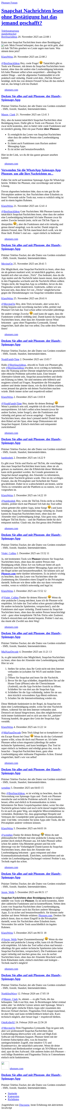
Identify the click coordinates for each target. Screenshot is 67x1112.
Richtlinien (13, 1099)
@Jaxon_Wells (9, 939)
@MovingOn (8, 304)
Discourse (24, 1104)
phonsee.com (11, 89)
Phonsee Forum (9, 2)
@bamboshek (8, 501)
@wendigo (7, 835)
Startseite (12, 1093)
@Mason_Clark (9, 999)
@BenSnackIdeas (10, 63)
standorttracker (8, 33)
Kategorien (13, 1096)
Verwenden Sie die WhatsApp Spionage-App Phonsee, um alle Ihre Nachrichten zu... (31, 171)
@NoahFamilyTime (11, 403)
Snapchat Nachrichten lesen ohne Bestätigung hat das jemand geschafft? (32, 17)
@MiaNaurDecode (11, 732)
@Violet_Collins (10, 597)
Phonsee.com (8, 573)
